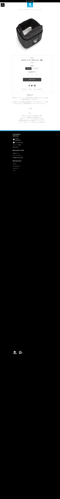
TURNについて (16, 153)
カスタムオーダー (16, 166)
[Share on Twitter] (32, 86)
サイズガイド (15, 168)
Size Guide (23, 89)
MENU (2, 5)
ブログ (14, 170)
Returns (30, 89)
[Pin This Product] (35, 86)
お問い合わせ (15, 147)
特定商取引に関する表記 (18, 157)
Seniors (35, 68)
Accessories (26, 9)
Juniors (28, 68)
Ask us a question (38, 89)
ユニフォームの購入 (17, 144)
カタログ (14, 163)
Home (20, 9)
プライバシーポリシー (17, 155)
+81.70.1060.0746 (19, 142)
